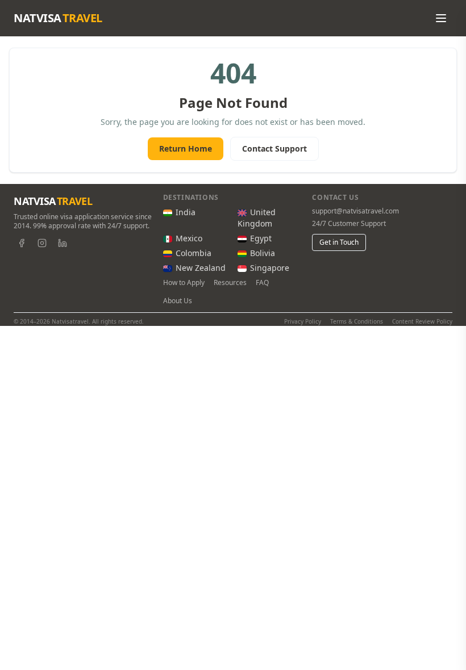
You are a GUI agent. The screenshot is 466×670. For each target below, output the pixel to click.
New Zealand (201, 267)
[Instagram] (42, 243)
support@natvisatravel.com (355, 211)
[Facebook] (22, 243)
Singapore (269, 267)
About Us (177, 300)
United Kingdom (257, 218)
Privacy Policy (302, 321)
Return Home (185, 148)
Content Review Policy (422, 321)
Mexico (189, 238)
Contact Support (274, 148)
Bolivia (262, 253)
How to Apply (184, 282)
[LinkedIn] (62, 243)
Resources (230, 282)
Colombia (193, 253)
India (185, 212)
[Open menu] (441, 18)
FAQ (262, 282)
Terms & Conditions (356, 321)
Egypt (261, 238)
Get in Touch (339, 242)
